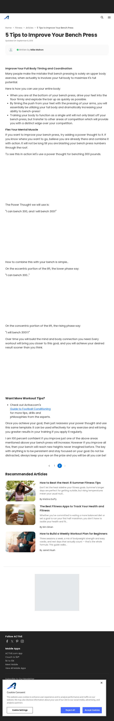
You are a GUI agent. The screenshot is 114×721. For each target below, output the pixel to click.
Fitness (18, 27)
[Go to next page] (65, 466)
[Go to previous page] (49, 466)
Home (8, 27)
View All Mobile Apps (15, 668)
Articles (29, 27)
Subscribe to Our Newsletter (19, 678)
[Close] (101, 683)
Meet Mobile (11, 664)
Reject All (70, 710)
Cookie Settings (19, 710)
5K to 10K (9, 660)
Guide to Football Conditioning (30, 409)
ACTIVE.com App (13, 653)
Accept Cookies (92, 710)
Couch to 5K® (12, 657)
